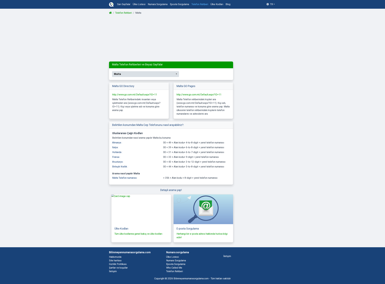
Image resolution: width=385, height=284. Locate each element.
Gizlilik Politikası (118, 264)
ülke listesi (139, 4)
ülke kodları (217, 4)
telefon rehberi (199, 4)
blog (228, 4)
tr (271, 4)
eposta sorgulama (179, 4)
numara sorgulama (158, 4)
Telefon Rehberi (123, 12)
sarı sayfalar (123, 4)
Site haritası (115, 260)
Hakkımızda (115, 256)
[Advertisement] (192, 38)
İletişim (113, 271)
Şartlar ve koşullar (118, 267)
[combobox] (145, 74)
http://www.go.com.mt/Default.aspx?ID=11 (134, 94)
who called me (174, 267)
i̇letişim (227, 256)
